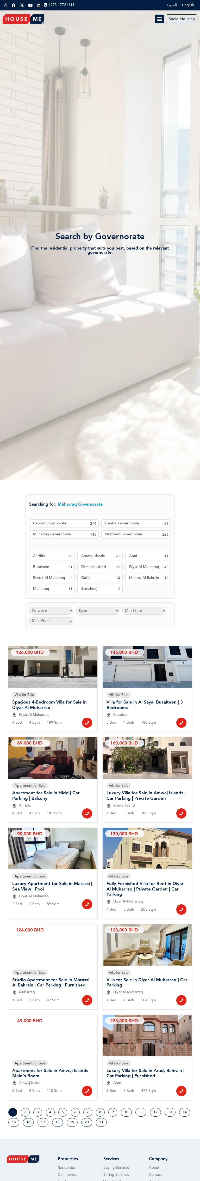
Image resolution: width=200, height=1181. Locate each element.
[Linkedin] (38, 5)
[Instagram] (5, 5)
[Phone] (87, 723)
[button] (159, 19)
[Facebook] (13, 5)
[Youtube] (30, 5)
